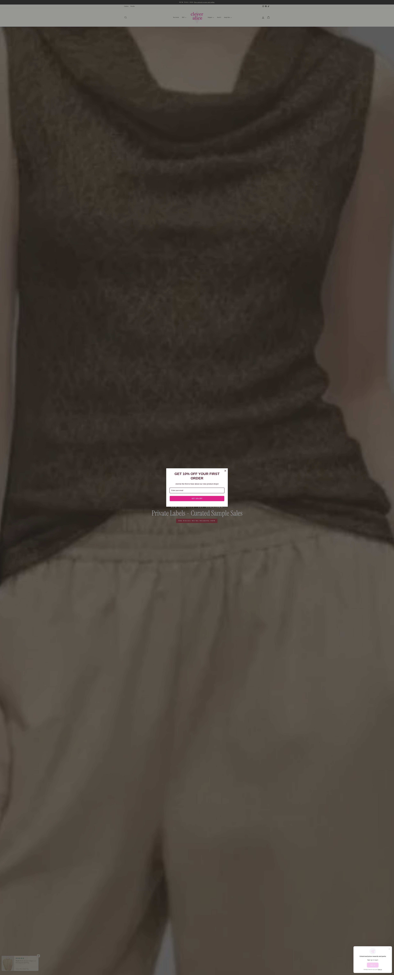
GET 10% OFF (197, 498)
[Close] (225, 470)
